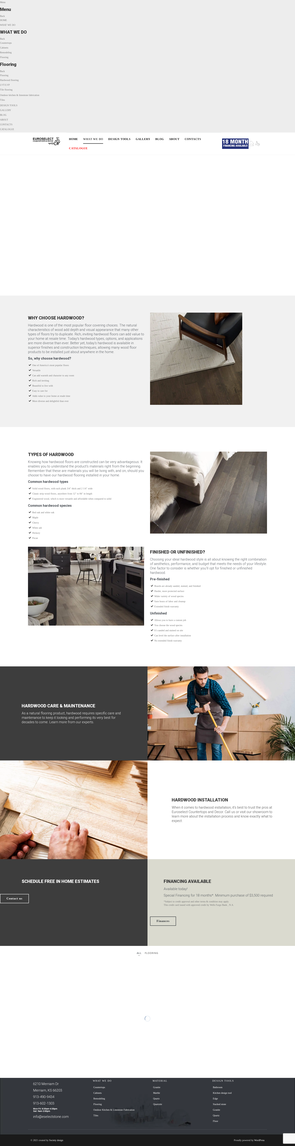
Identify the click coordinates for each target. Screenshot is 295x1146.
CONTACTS (6, 124)
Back (2, 16)
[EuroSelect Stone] (47, 141)
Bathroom (217, 1087)
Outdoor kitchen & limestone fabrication (19, 95)
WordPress (259, 1140)
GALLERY (5, 110)
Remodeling (6, 52)
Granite (156, 1087)
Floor (215, 1121)
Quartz (156, 1098)
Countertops (6, 43)
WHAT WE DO (7, 25)
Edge (215, 1098)
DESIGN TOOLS (8, 105)
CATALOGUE (7, 129)
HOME (3, 20)
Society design (56, 1140)
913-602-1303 (43, 1103)
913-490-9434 (43, 1097)
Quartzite (157, 1104)
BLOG (3, 115)
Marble (156, 1093)
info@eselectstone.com (51, 1117)
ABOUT (4, 119)
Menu (2, 2)
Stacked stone (219, 1104)
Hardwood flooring (9, 80)
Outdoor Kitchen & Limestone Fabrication (114, 1110)
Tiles (2, 100)
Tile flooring (6, 89)
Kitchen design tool (222, 1093)
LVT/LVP (5, 85)
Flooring (4, 57)
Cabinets (4, 47)
